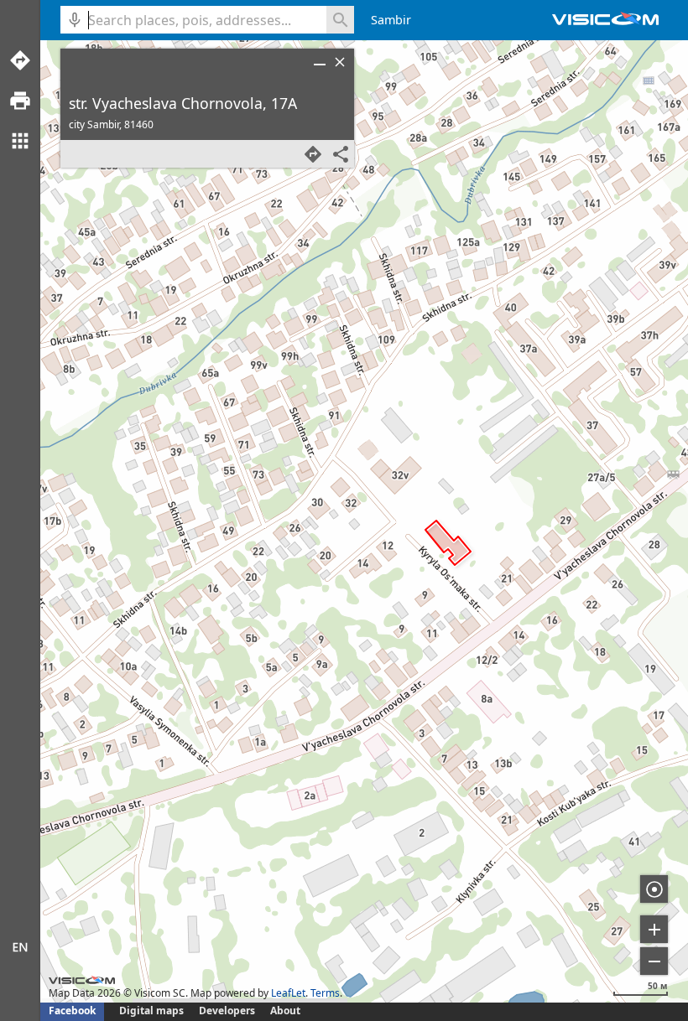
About (285, 1010)
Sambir (391, 20)
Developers (227, 1010)
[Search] (340, 20)
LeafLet (288, 993)
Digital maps (152, 1010)
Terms (325, 993)
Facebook (72, 1010)
